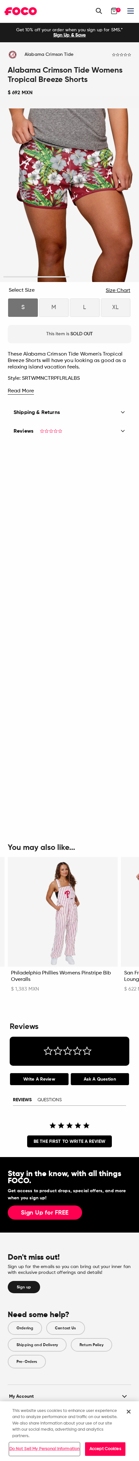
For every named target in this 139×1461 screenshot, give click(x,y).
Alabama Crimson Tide (49, 54)
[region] (69, 1431)
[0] (114, 11)
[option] (69, 32)
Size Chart (118, 290)
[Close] (129, 1412)
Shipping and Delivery (37, 1345)
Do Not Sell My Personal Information (44, 1449)
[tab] (39, 1079)
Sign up (24, 1287)
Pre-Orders (26, 1361)
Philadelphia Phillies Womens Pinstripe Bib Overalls (61, 976)
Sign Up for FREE (45, 1213)
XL (115, 307)
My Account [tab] (21, 1396)
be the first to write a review (69, 1141)
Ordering (24, 1328)
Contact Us (65, 1328)
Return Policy (91, 1345)
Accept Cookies (105, 1449)
